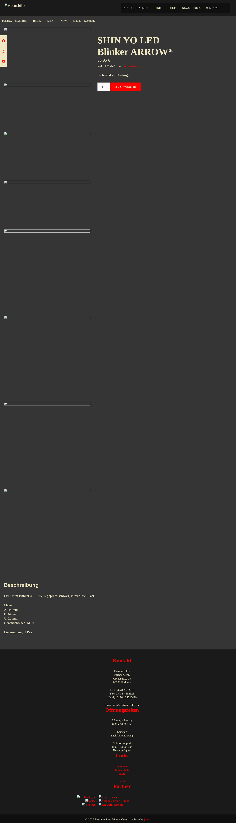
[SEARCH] (226, 8)
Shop (172, 7)
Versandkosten (132, 66)
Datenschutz (122, 770)
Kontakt (211, 7)
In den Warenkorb (125, 86)
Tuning (128, 7)
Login (122, 781)
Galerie (142, 7)
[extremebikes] (15, 5)
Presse (197, 7)
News (186, 7)
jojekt (147, 819)
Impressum (122, 766)
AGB (122, 773)
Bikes (158, 7)
